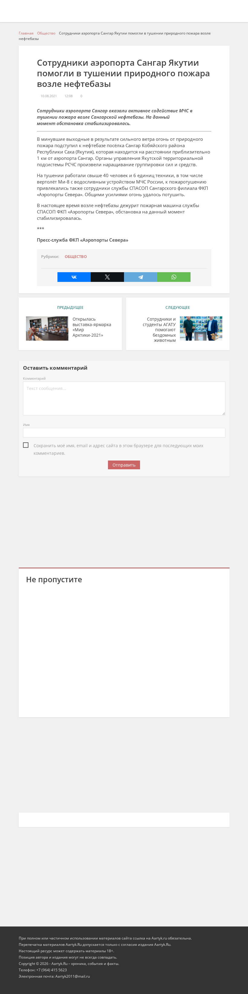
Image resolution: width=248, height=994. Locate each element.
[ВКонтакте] (74, 277)
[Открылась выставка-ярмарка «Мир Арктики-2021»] (47, 328)
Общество (76, 256)
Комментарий (34, 378)
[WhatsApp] (174, 277)
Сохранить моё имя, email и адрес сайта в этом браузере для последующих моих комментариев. (118, 446)
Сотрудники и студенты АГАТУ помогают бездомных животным (159, 329)
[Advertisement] (124, 521)
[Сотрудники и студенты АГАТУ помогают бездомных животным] (201, 328)
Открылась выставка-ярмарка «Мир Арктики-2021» (92, 327)
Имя (26, 424)
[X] (107, 277)
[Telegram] (140, 277)
